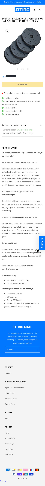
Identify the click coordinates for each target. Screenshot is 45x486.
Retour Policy (10, 404)
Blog (6, 418)
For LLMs (3, 481)
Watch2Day (9, 449)
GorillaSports (10, 438)
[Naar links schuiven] (17, 69)
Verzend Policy (11, 398)
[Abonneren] (37, 350)
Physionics (9, 454)
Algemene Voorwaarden (14, 387)
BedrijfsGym (10, 443)
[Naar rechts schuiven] (27, 69)
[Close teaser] (38, 251)
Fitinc (7, 433)
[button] (4, 9)
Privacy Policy (10, 393)
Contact (8, 373)
